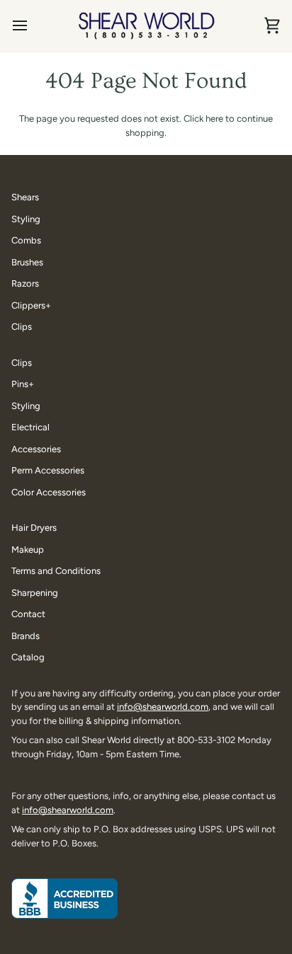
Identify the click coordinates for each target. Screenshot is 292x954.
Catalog (28, 657)
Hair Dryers (34, 527)
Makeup (27, 549)
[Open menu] (32, 26)
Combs (26, 240)
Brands (25, 636)
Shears (25, 197)
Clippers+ (31, 305)
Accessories (36, 449)
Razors (25, 283)
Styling (25, 219)
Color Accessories (48, 492)
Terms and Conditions (56, 570)
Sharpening (34, 592)
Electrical (30, 427)
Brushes (27, 262)
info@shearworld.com (162, 706)
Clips (21, 326)
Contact (28, 614)
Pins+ (22, 384)
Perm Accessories (47, 470)
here (214, 118)
